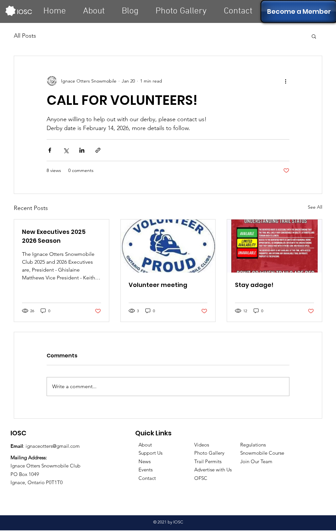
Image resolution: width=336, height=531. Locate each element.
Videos (201, 445)
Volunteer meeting (158, 285)
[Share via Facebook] (50, 150)
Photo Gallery (209, 453)
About (145, 445)
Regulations (253, 445)
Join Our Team (256, 461)
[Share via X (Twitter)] (66, 150)
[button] (314, 36)
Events (145, 469)
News (144, 461)
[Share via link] (98, 150)
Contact (147, 478)
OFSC (200, 478)
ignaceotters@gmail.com (53, 446)
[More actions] (285, 81)
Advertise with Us (213, 469)
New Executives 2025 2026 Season (54, 236)
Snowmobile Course (262, 453)
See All (315, 207)
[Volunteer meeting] (168, 246)
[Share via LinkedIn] (82, 150)
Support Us (150, 453)
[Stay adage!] (274, 246)
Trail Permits (207, 461)
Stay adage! (254, 285)
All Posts (25, 35)
